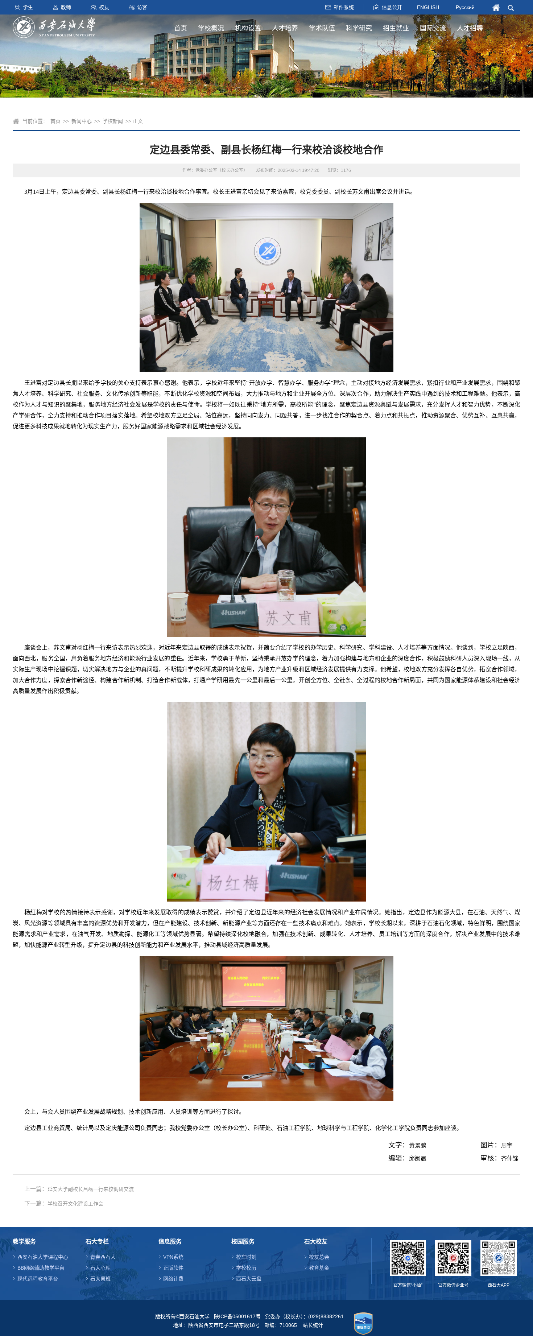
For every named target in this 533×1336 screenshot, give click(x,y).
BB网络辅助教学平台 (41, 1268)
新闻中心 (81, 121)
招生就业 (396, 28)
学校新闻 (113, 121)
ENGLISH (428, 6)
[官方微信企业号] (453, 1258)
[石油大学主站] (54, 27)
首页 (180, 28)
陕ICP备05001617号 (237, 1316)
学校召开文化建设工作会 (75, 1204)
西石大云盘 (248, 1279)
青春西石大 (103, 1257)
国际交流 (433, 28)
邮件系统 (344, 7)
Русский (465, 7)
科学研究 (359, 28)
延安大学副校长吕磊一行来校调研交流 (90, 1189)
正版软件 (173, 1268)
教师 (66, 7)
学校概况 (211, 28)
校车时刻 (246, 1257)
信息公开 (392, 7)
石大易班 (100, 1279)
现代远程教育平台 (37, 1279)
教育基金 (319, 1268)
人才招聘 (470, 28)
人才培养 (285, 28)
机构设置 (248, 28)
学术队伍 (322, 28)
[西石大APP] (498, 1258)
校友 (104, 7)
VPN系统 (173, 1257)
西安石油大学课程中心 (42, 1257)
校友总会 (319, 1257)
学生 (28, 7)
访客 (142, 7)
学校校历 (246, 1268)
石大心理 (100, 1268)
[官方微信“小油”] (408, 1258)
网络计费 (173, 1279)
